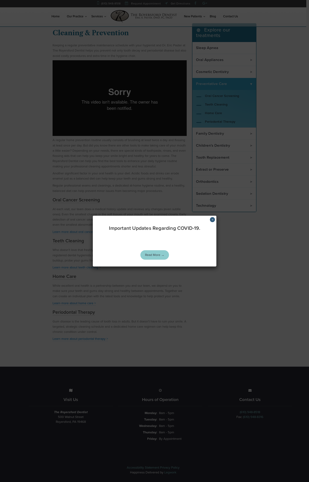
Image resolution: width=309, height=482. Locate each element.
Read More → (154, 255)
